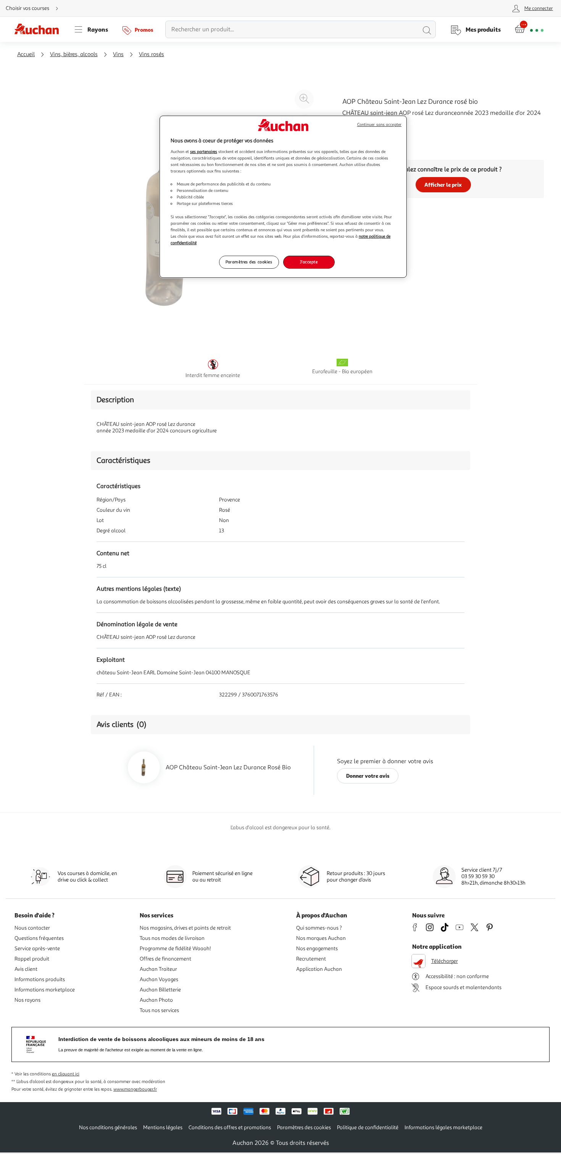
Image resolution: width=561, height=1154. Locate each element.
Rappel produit (32, 959)
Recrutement (311, 959)
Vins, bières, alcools (74, 54)
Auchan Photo (156, 1000)
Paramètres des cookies (249, 261)
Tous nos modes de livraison (172, 938)
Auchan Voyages (159, 979)
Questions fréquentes (39, 938)
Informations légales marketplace (443, 1127)
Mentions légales (162, 1127)
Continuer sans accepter (379, 124)
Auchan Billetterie (160, 989)
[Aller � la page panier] (529, 29)
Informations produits (40, 979)
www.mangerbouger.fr (135, 1089)
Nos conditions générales (108, 1127)
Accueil (26, 54)
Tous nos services (159, 1010)
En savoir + (356, 131)
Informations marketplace (45, 989)
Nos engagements (317, 948)
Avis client (26, 969)
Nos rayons (27, 1000)
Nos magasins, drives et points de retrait (185, 928)
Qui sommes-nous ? (319, 928)
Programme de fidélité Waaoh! (175, 948)
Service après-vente (37, 948)
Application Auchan (319, 969)
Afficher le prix (443, 184)
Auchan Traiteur (158, 969)
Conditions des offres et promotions (230, 1127)
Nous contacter (32, 928)
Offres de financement (165, 959)
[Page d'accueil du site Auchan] (39, 29)
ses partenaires (203, 151)
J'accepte (309, 261)
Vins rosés (151, 54)
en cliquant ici (65, 1074)
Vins (118, 54)
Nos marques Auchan (321, 938)
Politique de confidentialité (367, 1127)
